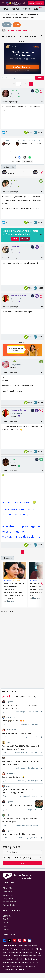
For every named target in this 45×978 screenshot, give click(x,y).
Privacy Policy (9, 905)
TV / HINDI (7, 581)
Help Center (8, 898)
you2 (36, 810)
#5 (42, 372)
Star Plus (7, 915)
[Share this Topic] (15, 157)
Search (39, 78)
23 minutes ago (22, 781)
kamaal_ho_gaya (32, 752)
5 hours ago (24, 737)
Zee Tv (6, 919)
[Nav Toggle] (3, 3)
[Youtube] (14, 940)
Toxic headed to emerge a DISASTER (18, 805)
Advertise (7, 891)
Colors (6, 922)
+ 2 (41, 91)
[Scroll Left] (3, 172)
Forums (15, 9)
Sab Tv (6, 929)
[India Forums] (13, 3)
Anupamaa (10, 742)
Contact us (8, 895)
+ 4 (41, 247)
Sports (8, 786)
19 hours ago (20, 825)
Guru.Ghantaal (33, 712)
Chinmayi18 (34, 781)
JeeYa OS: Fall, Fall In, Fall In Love (16, 733)
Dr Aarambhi (10, 717)
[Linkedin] (30, 940)
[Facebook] (4, 940)
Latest (5, 696)
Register (39, 3)
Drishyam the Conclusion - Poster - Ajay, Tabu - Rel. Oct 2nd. (20, 706)
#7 (42, 470)
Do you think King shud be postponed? (19, 834)
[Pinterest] (24, 940)
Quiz (36, 9)
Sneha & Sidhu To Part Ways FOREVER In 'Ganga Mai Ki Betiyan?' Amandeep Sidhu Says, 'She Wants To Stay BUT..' (14, 590)
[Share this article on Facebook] (20, 157)
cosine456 (34, 737)
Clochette (34, 838)
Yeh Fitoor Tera (11, 730)
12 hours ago (24, 838)
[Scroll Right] (41, 172)
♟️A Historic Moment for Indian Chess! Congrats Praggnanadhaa (19, 791)
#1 (42, 101)
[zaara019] (4, 144)
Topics (26, 9)
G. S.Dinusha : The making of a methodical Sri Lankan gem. (21, 820)
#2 (42, 192)
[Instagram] (20, 940)
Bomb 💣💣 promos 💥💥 (13, 720)
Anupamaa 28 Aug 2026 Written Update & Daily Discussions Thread (20, 747)
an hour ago (20, 712)
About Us (7, 888)
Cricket (8, 815)
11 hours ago (23, 724)
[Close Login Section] (41, 235)
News (5, 9)
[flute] (17, 144)
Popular (15, 696)
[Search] (24, 3)
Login (31, 3)
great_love (34, 724)
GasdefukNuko (33, 825)
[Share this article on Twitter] (25, 157)
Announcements (28, 696)
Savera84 (35, 796)
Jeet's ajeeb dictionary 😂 (13, 777)
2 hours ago (28, 810)
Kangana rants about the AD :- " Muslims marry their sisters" (20, 763)
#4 (42, 307)
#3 (42, 258)
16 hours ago (24, 796)
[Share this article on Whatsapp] (30, 157)
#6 (42, 421)
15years (10, 143)
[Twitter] (10, 940)
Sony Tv (7, 926)
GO (31, 84)
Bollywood (9, 702)
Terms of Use (9, 901)
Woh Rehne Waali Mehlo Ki (19, 30)
